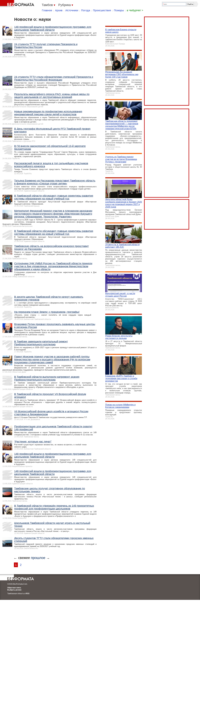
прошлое (38, 558)
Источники (71, 10)
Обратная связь (14, 588)
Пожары (119, 10)
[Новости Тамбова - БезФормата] (17, 3)
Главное (47, 10)
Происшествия (102, 10)
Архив (59, 10)
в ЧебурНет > (135, 10)
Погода (85, 10)
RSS (27, 594)
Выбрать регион (14, 590)
